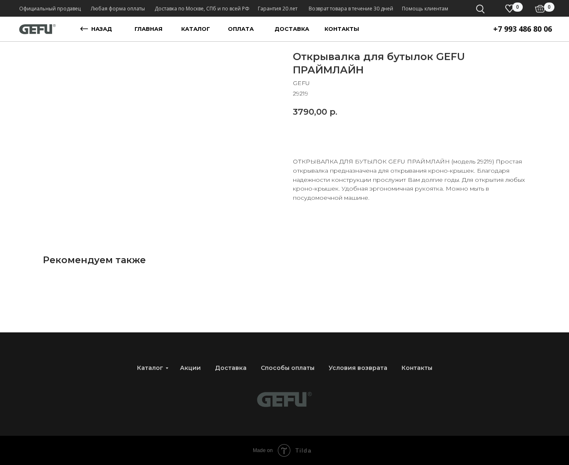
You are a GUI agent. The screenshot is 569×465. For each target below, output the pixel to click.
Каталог (150, 368)
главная (148, 28)
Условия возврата (358, 368)
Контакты (417, 368)
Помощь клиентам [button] (425, 8)
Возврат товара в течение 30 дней (351, 8)
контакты (341, 28)
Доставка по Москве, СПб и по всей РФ (202, 8)
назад (101, 28)
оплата (241, 28)
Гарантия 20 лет (277, 8)
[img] (540, 9)
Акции (190, 368)
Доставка (231, 368)
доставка (292, 28)
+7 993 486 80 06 (522, 29)
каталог (195, 28)
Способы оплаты (287, 368)
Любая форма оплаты (118, 8)
